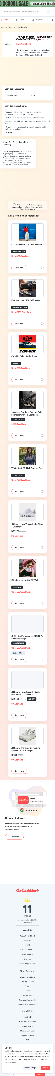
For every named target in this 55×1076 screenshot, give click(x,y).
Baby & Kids (27, 995)
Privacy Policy (27, 954)
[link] (2, 27)
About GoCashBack (27, 936)
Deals (22, 20)
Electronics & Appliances (27, 1005)
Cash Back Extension (27, 1022)
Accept (45, 1068)
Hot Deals (27, 1017)
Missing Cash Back (27, 1031)
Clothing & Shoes (27, 982)
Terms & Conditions (27, 950)
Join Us (27, 945)
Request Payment (27, 1035)
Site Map (27, 959)
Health (27, 991)
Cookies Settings (30, 1068)
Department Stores (27, 977)
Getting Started (27, 1026)
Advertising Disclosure (27, 964)
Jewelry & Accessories (27, 1000)
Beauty (27, 986)
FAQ (27, 1040)
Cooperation (27, 941)
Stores (6, 20)
